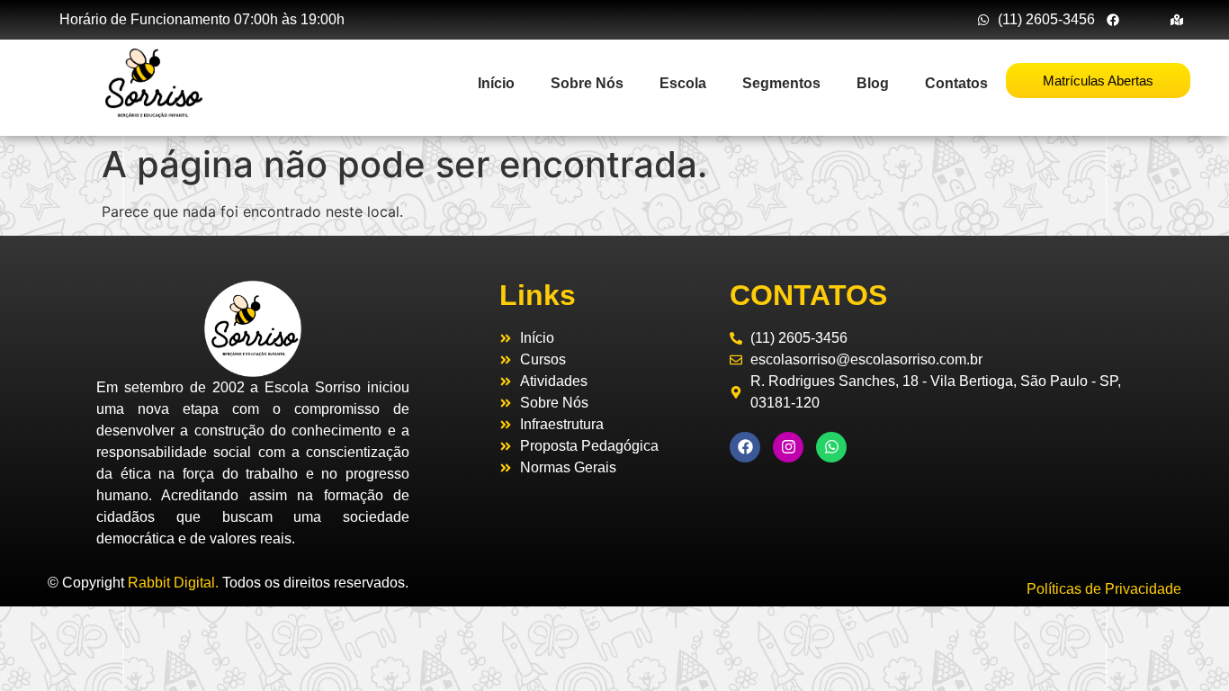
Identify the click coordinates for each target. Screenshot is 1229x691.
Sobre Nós (587, 83)
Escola (682, 83)
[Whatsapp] (831, 447)
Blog (873, 83)
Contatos (956, 83)
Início (496, 83)
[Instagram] (788, 447)
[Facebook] (745, 447)
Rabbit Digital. (173, 582)
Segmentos (781, 83)
